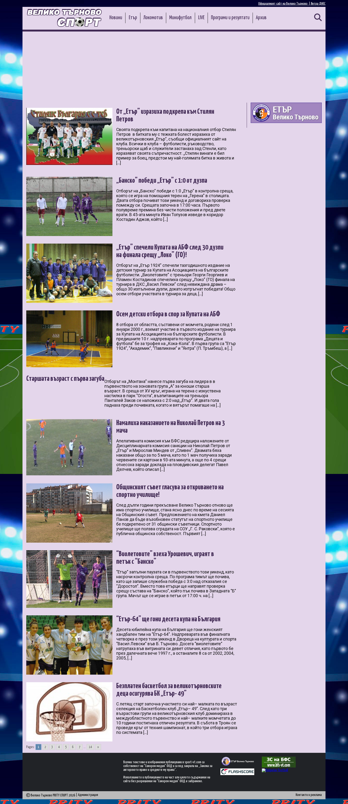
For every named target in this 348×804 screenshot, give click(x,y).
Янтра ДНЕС (318, 3)
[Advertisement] (174, 67)
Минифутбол (180, 17)
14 (90, 747)
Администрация (88, 795)
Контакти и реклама (309, 795)
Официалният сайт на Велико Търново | (284, 3)
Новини (115, 17)
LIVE (201, 17)
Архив (261, 17)
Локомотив (153, 17)
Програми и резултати (230, 17)
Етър (133, 17)
